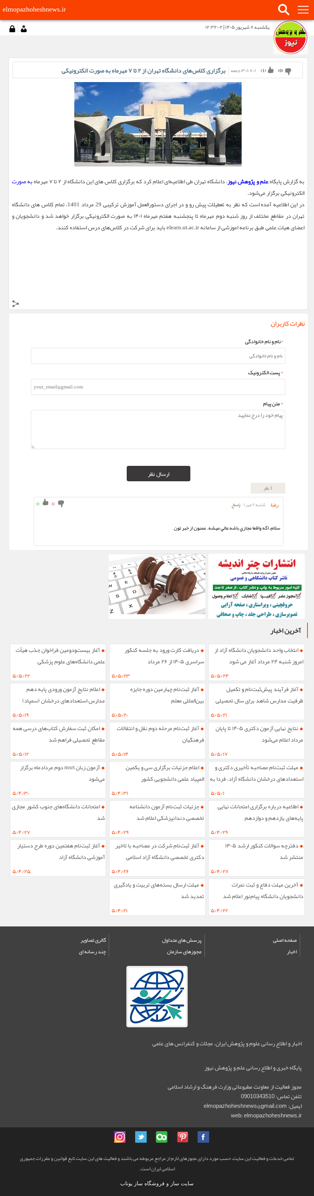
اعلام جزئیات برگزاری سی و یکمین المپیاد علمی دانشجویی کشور (165, 773)
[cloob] (161, 1137)
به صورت (22, 181)
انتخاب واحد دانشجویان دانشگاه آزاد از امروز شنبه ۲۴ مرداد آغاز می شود (258, 655)
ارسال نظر (158, 474)
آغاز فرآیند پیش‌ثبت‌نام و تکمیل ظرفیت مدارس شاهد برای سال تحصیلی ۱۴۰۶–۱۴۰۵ (259, 696)
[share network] (16, 305)
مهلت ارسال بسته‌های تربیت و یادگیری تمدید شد (159, 890)
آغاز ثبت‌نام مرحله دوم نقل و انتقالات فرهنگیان (160, 733)
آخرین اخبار (285, 630)
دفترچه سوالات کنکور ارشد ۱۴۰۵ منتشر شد (264, 851)
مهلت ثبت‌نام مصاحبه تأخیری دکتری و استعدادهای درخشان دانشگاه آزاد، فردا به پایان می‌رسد (256, 775)
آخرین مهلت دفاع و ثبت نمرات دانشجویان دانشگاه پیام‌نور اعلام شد (263, 890)
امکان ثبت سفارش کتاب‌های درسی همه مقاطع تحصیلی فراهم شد (59, 733)
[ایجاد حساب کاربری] (23, 29)
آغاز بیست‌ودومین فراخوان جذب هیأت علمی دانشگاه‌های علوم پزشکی (60, 655)
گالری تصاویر (93, 939)
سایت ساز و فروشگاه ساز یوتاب (157, 1183)
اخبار (292, 951)
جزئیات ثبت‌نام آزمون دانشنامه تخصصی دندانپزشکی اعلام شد (166, 812)
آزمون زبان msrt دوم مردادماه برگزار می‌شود (62, 773)
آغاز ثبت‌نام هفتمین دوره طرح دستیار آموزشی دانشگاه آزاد (61, 851)
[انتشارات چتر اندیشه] (256, 586)
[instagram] (120, 1137)
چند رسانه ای (92, 951)
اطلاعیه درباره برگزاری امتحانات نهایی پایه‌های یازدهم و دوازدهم (260, 812)
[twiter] (141, 1137)
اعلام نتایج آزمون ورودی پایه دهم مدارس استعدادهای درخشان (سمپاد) (63, 694)
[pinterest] (182, 1137)
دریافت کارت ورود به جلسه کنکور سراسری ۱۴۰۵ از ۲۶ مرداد (164, 655)
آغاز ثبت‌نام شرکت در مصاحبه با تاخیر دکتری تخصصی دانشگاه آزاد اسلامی (159, 851)
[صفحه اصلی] (290, 37)
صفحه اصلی (285, 939)
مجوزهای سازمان (184, 951)
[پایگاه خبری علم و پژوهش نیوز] (157, 586)
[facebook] (203, 1137)
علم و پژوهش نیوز (247, 181)
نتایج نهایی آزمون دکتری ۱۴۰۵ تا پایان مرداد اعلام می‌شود (259, 733)
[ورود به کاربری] (12, 29)
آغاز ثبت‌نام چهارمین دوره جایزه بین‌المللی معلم (167, 694)
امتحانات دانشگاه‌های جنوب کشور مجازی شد (58, 812)
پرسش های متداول (181, 939)
